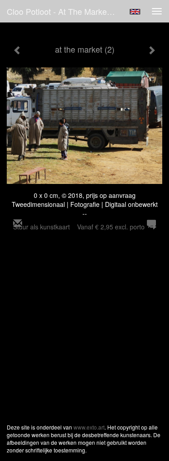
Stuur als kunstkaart (79, 226)
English (135, 11)
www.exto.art (89, 427)
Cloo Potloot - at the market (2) (64, 11)
